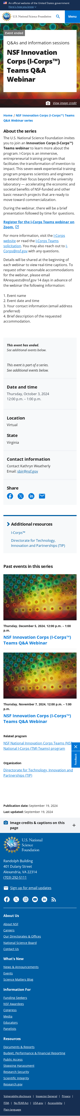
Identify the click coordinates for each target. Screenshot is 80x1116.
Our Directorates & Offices (22, 936)
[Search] (58, 16)
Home (7, 115)
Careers (9, 930)
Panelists (9, 1029)
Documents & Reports (19, 1047)
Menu (72, 16)
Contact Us (11, 949)
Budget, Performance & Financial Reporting (34, 1053)
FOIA (6, 1103)
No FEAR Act (21, 1103)
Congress (10, 1010)
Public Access (13, 1059)
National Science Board (20, 943)
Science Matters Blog (18, 979)
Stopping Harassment (18, 1066)
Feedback (75, 759)
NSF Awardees (13, 1004)
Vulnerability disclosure (17, 1096)
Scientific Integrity (16, 1078)
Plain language (12, 1109)
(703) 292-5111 (15, 877)
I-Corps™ (18, 532)
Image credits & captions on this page (37, 825)
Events (8, 973)
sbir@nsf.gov (27, 471)
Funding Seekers (15, 998)
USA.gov (38, 1103)
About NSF (10, 924)
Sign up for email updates (30, 888)
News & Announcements (21, 967)
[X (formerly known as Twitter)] (16, 899)
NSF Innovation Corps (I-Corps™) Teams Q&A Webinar (37, 640)
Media (7, 1016)
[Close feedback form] (75, 746)
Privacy (66, 1096)
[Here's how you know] (40, 5)
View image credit (65, 103)
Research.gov (12, 1084)
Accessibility (55, 1103)
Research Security (16, 1072)
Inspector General (46, 1096)
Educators (10, 1023)
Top (72, 789)
